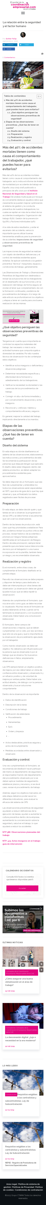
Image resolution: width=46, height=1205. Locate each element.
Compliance (10, 1028)
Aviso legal (11, 1184)
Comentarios (9, 57)
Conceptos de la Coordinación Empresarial (17, 1029)
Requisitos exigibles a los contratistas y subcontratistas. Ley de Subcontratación (20, 1149)
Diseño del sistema (20, 131)
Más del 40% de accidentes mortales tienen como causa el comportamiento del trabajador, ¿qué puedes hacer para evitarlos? (22, 105)
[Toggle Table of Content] (38, 96)
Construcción (11, 1094)
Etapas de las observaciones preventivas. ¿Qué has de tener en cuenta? (22, 125)
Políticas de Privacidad (23, 1187)
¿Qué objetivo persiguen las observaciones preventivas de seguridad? (25, 115)
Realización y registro (21, 137)
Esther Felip (11, 39)
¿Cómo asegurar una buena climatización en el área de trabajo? (19, 981)
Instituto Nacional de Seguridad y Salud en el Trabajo (20, 194)
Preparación (17, 134)
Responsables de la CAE (25, 974)
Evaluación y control (21, 140)
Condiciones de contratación (29, 1190)
